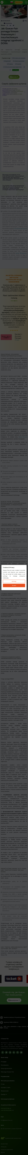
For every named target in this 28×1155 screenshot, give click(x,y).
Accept (14, 585)
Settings (14, 581)
